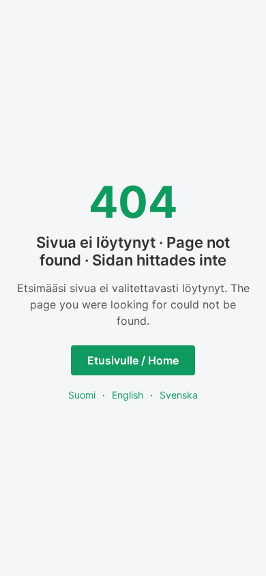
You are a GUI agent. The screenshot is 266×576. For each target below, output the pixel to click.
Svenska (179, 395)
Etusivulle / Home (133, 360)
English (127, 395)
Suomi (81, 395)
